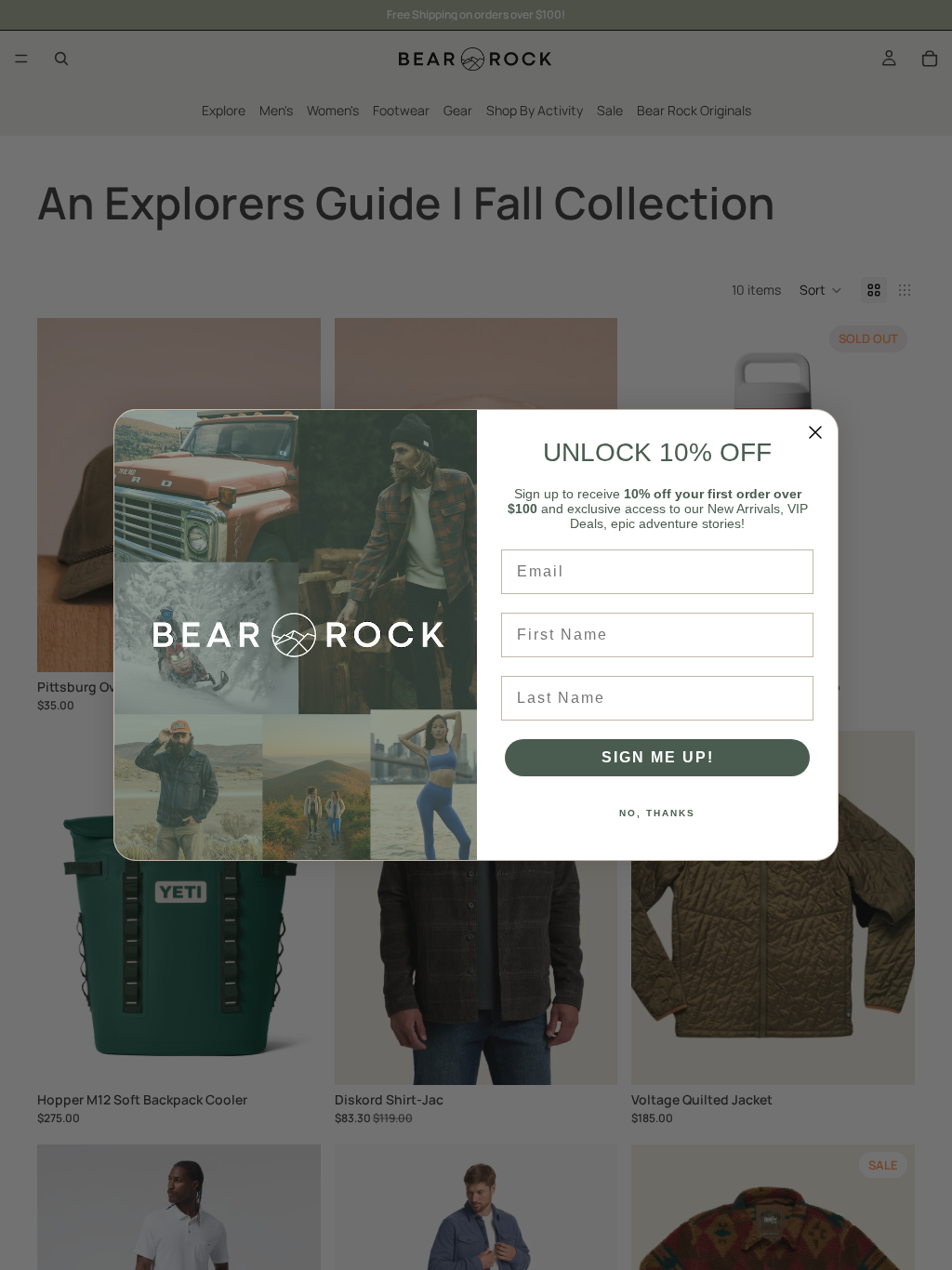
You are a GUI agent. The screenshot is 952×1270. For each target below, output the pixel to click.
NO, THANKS (657, 813)
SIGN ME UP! (658, 757)
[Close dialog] (815, 432)
